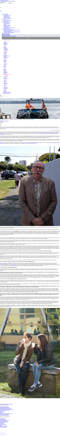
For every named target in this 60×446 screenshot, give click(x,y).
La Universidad (6, 14)
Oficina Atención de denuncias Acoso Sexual (6, 409)
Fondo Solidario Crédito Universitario (9, 27)
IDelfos (5, 24)
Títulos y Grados (6, 26)
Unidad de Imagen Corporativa (4, 420)
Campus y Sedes (6, 16)
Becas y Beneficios (6, 23)
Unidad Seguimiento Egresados (4, 407)
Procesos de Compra (3, 424)
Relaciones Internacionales (6, 34)
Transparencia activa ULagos (4, 0)
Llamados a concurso (3, 419)
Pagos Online (2, 422)
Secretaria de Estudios (7, 25)
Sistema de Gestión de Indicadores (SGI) (6, 413)
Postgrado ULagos (6, 28)
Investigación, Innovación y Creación (7, 29)
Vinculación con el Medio (6, 33)
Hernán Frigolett (13, 264)
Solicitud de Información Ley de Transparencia (8, 1)
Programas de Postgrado (7, 20)
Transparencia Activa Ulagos (6, 35)
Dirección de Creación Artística (8, 32)
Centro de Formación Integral (4, 414)
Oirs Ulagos (2, 412)
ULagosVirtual (2, 423)
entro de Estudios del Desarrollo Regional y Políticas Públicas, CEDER (31, 142)
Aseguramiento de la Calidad (4, 406)
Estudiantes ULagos (5, 21)
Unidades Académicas (7, 17)
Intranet (1, 425)
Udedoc (1, 411)
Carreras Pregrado (5, 52)
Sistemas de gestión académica (4, 415)
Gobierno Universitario (7, 15)
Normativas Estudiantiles (3, 426)
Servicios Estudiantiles (7, 22)
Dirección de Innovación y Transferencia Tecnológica (12, 31)
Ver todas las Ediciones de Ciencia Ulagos (6, 404)
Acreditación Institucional (7, 18)
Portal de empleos (2, 418)
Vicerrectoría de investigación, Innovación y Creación (6, 78)
